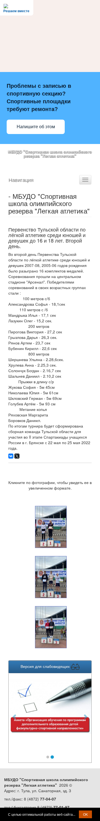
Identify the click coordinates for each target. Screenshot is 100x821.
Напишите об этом (36, 126)
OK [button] (85, 814)
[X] (16, 456)
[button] (15, 714)
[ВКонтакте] (10, 456)
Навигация (21, 179)
